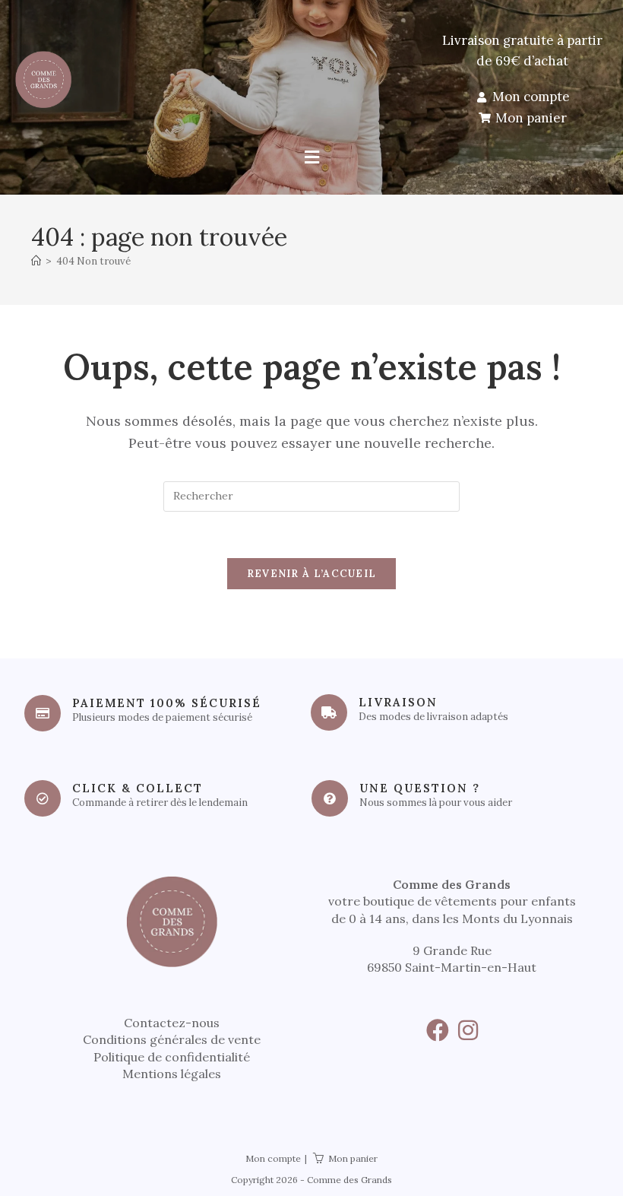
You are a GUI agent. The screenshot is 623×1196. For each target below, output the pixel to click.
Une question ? (419, 788)
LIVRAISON (398, 702)
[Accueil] (36, 261)
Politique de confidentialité (171, 1056)
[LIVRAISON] (329, 712)
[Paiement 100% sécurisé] (42, 713)
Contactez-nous (172, 1022)
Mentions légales (171, 1073)
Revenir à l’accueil (312, 573)
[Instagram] (468, 1030)
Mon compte (273, 1158)
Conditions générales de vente (172, 1039)
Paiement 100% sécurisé (166, 703)
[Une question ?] (330, 798)
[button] (311, 158)
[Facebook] (437, 1030)
